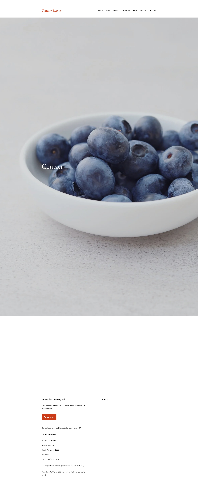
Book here (49, 417)
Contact (142, 10)
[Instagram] (155, 11)
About (107, 10)
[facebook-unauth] (151, 11)
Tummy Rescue (51, 11)
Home (100, 10)
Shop (134, 10)
